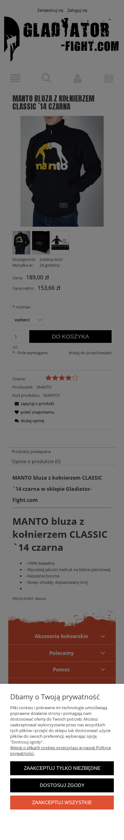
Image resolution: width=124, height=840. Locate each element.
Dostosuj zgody (62, 785)
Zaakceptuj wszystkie (62, 802)
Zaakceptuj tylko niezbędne (62, 768)
